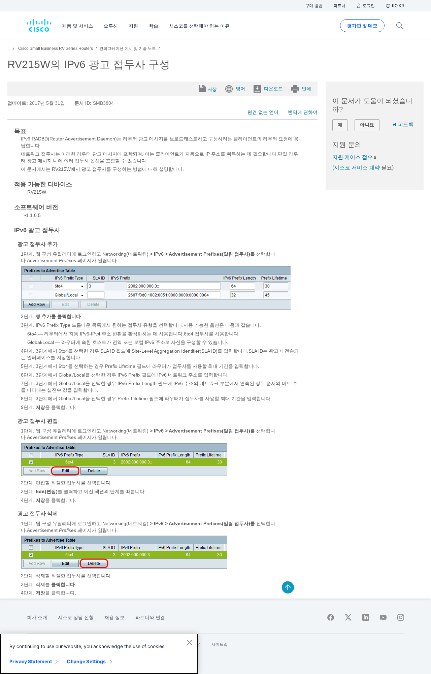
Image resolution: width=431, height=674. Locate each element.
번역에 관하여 (303, 112)
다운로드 (273, 88)
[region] (99, 654)
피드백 (406, 124)
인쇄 (306, 88)
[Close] (189, 642)
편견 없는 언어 (262, 112)
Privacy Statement (30, 661)
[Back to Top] (288, 587)
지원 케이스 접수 (352, 157)
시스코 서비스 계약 (357, 167)
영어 (240, 88)
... (8, 48)
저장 (212, 89)
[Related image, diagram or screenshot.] (156, 308)
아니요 (367, 124)
